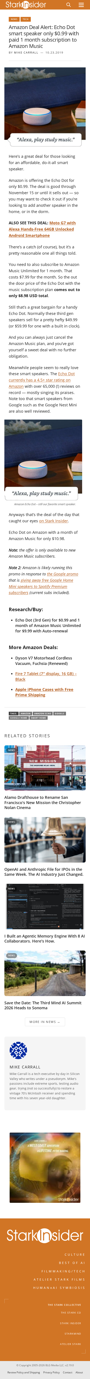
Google (59, 713)
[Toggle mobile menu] (81, 5)
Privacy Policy (51, 1372)
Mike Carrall (26, 52)
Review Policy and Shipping (23, 1372)
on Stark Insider (53, 520)
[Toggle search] (69, 5)
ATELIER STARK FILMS (60, 1279)
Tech (26, 19)
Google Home (18, 717)
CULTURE (75, 1254)
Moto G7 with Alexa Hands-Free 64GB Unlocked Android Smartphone (42, 229)
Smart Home (38, 717)
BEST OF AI (72, 1263)
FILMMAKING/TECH (64, 1271)
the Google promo (62, 573)
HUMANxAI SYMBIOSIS (59, 1288)
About (79, 1372)
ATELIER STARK (70, 1344)
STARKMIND (73, 1333)
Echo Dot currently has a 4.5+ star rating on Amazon (42, 380)
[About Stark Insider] (45, 1168)
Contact (67, 1372)
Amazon (26, 713)
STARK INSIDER (70, 1323)
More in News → (45, 1022)
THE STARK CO (71, 1312)
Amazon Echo (42, 713)
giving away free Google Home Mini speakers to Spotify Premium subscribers (41, 586)
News (14, 19)
